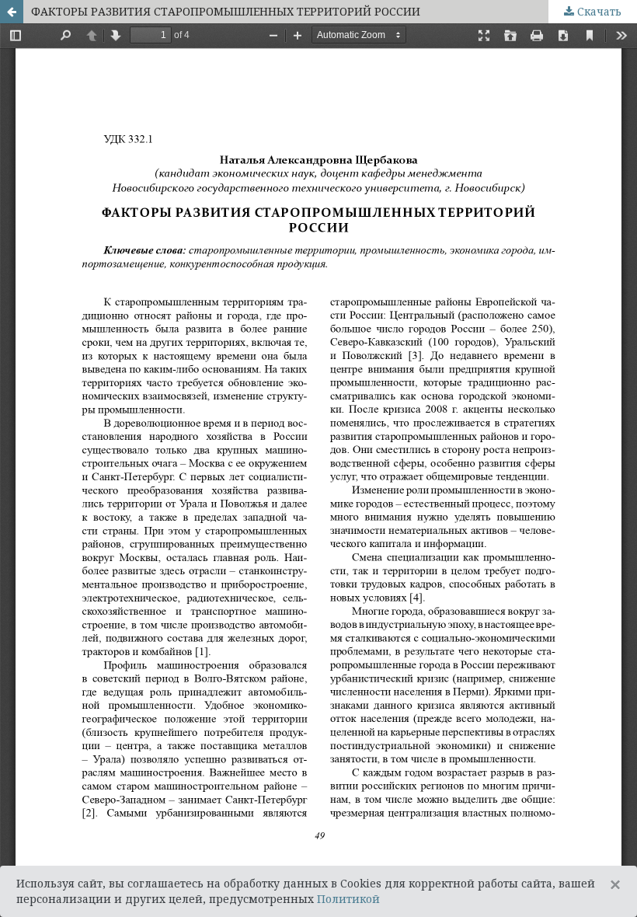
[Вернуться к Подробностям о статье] (11, 11)
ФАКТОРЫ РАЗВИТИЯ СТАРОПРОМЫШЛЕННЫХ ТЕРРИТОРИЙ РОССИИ (225, 11)
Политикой (348, 898)
